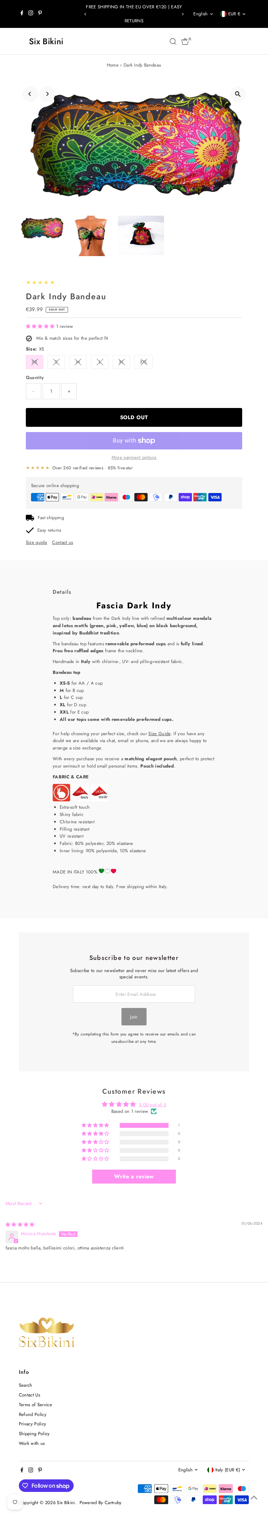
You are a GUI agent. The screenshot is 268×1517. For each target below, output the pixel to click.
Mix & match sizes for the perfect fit (72, 338)
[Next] (182, 14)
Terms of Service (35, 1404)
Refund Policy (32, 1414)
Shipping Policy (34, 1433)
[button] (41, 326)
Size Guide (159, 733)
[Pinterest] (40, 14)
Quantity (35, 377)
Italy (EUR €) (227, 1469)
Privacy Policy (32, 1423)
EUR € (234, 13)
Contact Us (29, 1395)
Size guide (36, 542)
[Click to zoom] (238, 94)
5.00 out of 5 (152, 1104)
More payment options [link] (134, 457)
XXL (143, 362)
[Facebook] (22, 14)
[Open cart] (185, 41)
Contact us (62, 542)
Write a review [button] (134, 1176)
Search (25, 1385)
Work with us (32, 1443)
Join (133, 1017)
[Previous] (86, 14)
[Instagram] (31, 14)
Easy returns (49, 530)
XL (121, 362)
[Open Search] (173, 41)
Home (113, 65)
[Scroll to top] (254, 1498)
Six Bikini (46, 41)
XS (34, 362)
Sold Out (134, 417)
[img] (20, 1224)
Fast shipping (51, 517)
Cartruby (113, 1502)
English (200, 13)
